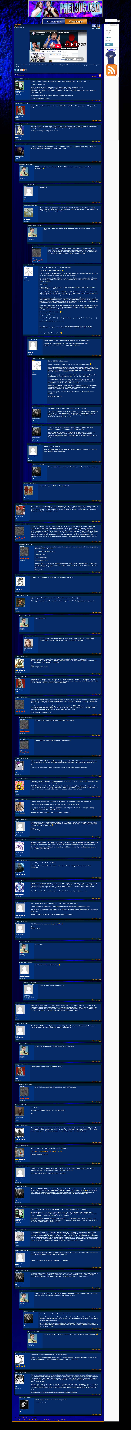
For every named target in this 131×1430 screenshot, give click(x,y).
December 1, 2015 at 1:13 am (21, 656)
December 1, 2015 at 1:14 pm (21, 799)
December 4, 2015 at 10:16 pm (21, 1145)
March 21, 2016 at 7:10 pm (20, 1372)
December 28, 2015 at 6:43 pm (34, 1331)
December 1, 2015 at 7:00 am (25, 717)
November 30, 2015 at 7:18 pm (30, 184)
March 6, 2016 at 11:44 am (20, 1352)
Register (113, 24)
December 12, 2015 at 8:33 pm (25, 962)
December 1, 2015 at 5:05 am (25, 615)
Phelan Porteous (54, 21)
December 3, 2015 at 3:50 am (21, 921)
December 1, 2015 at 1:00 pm (21, 778)
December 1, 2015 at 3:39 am (34, 338)
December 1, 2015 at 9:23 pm (30, 483)
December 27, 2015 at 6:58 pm (25, 1291)
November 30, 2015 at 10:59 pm (39, 245)
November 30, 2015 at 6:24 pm (25, 164)
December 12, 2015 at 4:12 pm (21, 1229)
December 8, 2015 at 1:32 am (38, 464)
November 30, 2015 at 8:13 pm (25, 544)
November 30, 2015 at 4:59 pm (21, 78)
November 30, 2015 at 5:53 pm (21, 123)
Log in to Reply (96, 100)
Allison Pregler (76, 21)
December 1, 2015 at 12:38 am (21, 595)
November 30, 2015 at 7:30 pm (21, 503)
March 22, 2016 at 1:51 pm (25, 1397)
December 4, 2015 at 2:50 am (21, 1125)
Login (106, 24)
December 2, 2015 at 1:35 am (21, 819)
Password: (107, 32)
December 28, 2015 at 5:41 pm (30, 1311)
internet (19, 71)
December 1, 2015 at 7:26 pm (38, 358)
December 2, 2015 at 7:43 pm (21, 880)
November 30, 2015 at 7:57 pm (21, 524)
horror (16, 71)
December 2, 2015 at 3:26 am (21, 839)
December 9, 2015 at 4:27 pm (21, 1206)
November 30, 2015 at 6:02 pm (21, 144)
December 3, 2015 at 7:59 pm (25, 1043)
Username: (107, 28)
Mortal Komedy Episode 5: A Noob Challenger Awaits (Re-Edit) (32, 1420)
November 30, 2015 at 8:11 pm (34, 225)
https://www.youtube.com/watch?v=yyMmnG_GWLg (46, 1151)
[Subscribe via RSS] (111, 75)
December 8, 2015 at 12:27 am (38, 406)
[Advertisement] (111, 104)
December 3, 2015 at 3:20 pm (21, 1002)
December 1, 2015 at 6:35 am (21, 676)
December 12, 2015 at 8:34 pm (30, 982)
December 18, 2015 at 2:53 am (21, 1250)
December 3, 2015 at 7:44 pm (21, 1064)
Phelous (16, 26)
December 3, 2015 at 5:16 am (25, 941)
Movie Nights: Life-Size (60, 1420)
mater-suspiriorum (24, 1399)
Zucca (33, 360)
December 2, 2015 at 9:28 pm (21, 901)
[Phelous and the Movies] (96, 27)
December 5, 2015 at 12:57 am (21, 1166)
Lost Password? (108, 37)
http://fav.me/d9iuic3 (57, 924)
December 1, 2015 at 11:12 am (21, 758)
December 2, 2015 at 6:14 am (21, 860)
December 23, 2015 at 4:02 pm (30, 636)
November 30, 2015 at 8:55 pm (30, 264)
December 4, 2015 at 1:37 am (21, 1104)
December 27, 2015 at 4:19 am (21, 1270)
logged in (24, 1417)
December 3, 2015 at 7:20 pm (21, 1023)
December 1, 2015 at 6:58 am (21, 697)
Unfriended (17, 24)
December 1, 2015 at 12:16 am (21, 574)
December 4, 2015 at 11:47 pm (34, 443)
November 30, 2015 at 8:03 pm (30, 205)
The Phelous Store (111, 49)
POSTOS (17, 1106)
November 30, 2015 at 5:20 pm (21, 103)
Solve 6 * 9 (107, 40)
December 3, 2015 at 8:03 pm (25, 1084)
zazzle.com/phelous (111, 50)
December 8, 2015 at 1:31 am (38, 425)
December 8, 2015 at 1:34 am (21, 1186)
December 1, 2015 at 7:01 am (25, 737)
